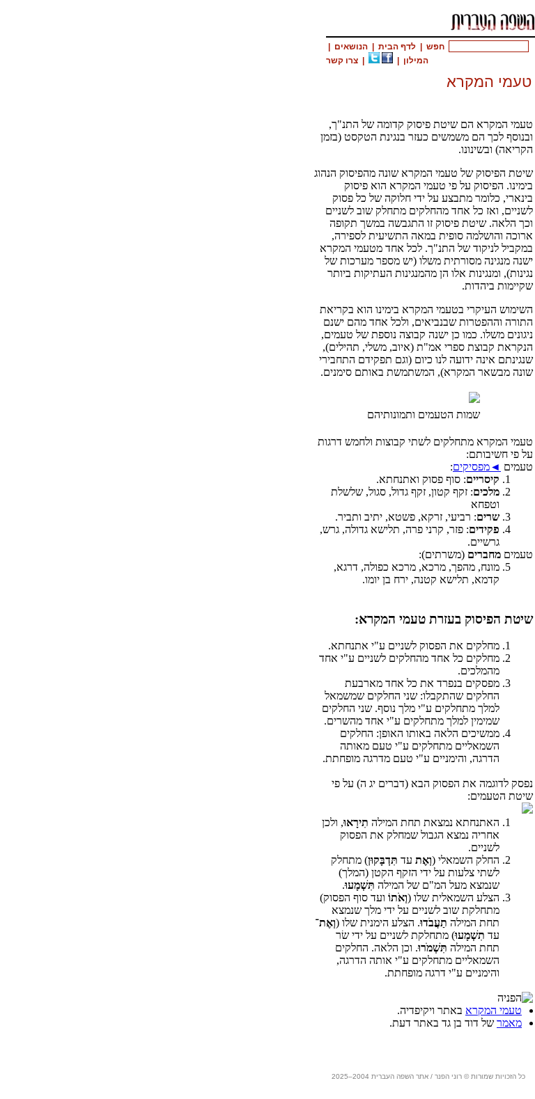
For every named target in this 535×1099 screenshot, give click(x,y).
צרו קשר (342, 60)
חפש (435, 47)
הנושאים (351, 47)
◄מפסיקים (477, 467)
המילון (415, 60)
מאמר (509, 1023)
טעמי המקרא (493, 1010)
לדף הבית (397, 47)
